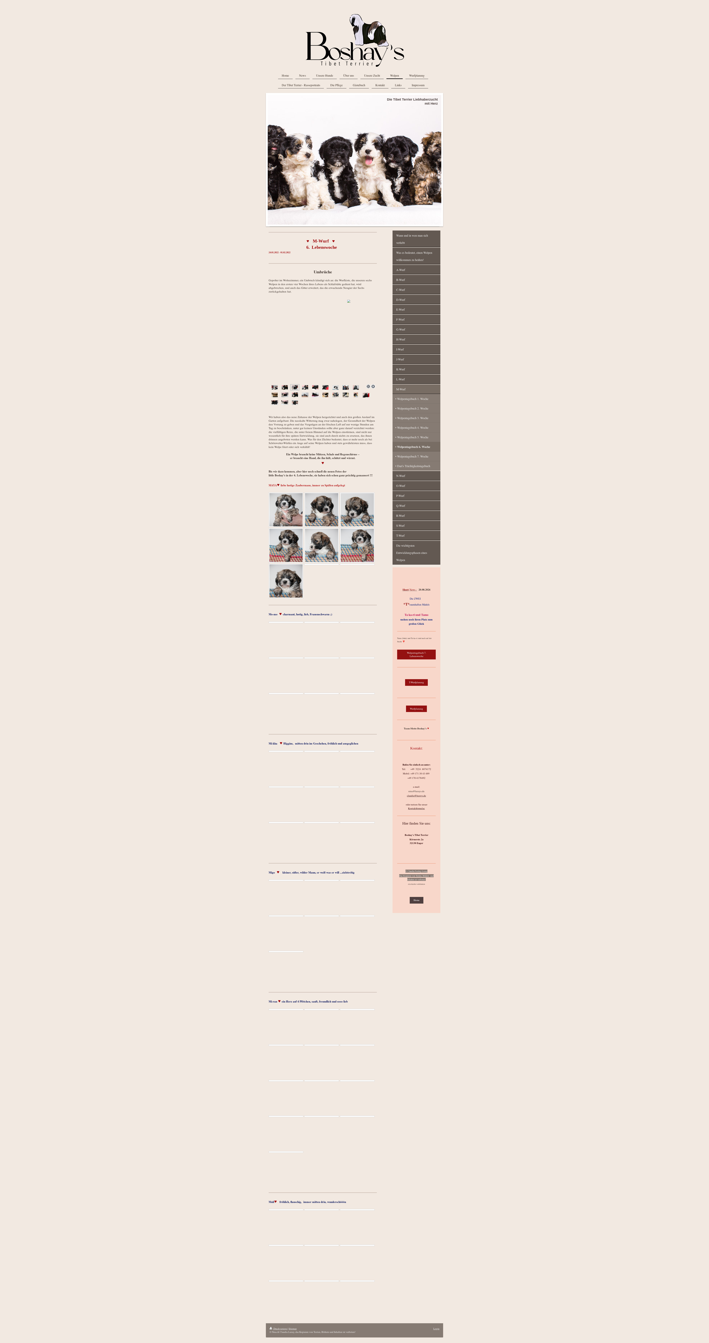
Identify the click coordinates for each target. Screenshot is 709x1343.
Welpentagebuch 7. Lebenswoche (416, 654)
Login (436, 1328)
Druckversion (280, 1328)
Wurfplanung (416, 708)
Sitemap (293, 1328)
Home (416, 900)
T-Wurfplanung (416, 682)
